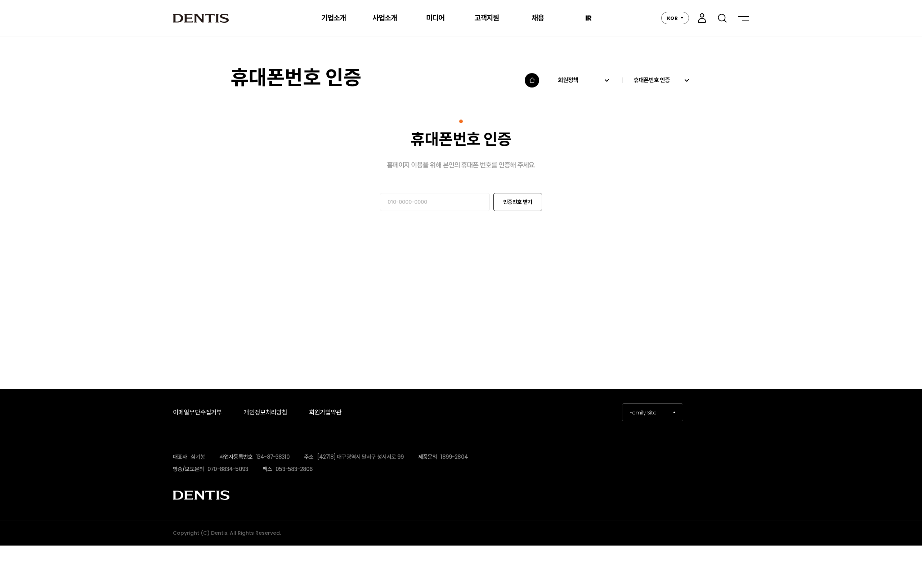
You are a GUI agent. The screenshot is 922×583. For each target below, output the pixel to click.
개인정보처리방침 (265, 412)
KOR (672, 18)
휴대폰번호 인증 (652, 80)
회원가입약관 (325, 412)
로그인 (702, 18)
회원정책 (568, 80)
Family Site (643, 412)
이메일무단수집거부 (197, 412)
